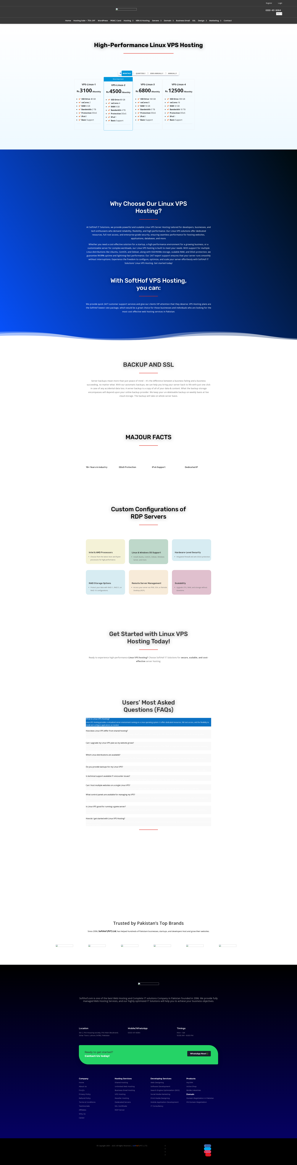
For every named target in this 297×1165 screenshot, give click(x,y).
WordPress (103, 20)
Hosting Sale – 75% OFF (84, 20)
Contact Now (148, 906)
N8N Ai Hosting (143, 20)
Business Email (183, 20)
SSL (193, 20)
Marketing (214, 20)
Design (201, 20)
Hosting (127, 20)
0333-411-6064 (273, 10)
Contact (228, 20)
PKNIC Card (115, 20)
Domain (167, 20)
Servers (155, 20)
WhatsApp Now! (198, 1054)
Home (68, 20)
